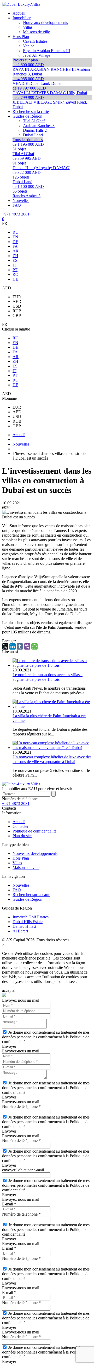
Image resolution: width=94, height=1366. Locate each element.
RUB (17, 311)
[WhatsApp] (34, 646)
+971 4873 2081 (16, 214)
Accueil (19, 821)
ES (15, 260)
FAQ (17, 890)
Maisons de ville (26, 867)
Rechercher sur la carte (31, 894)
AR (16, 251)
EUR (17, 297)
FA (15, 246)
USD (17, 306)
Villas (17, 863)
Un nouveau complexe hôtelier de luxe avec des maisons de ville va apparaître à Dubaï (52, 759)
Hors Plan (21, 858)
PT (15, 270)
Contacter (20, 826)
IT (14, 265)
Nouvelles (21, 885)
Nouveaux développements (35, 853)
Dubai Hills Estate (28, 921)
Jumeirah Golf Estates (31, 917)
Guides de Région (27, 899)
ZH (15, 255)
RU (16, 232)
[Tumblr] (20, 646)
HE (15, 279)
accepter (9, 990)
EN (15, 237)
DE (15, 241)
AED (17, 301)
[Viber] (27, 646)
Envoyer (9, 1046)
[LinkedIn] (12, 646)
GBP (17, 315)
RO (16, 274)
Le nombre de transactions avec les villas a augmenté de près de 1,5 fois (48, 677)
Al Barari (20, 931)
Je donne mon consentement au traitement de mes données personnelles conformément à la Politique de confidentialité (46, 1037)
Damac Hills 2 (24, 926)
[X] (5, 646)
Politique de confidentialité (34, 831)
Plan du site (22, 836)
